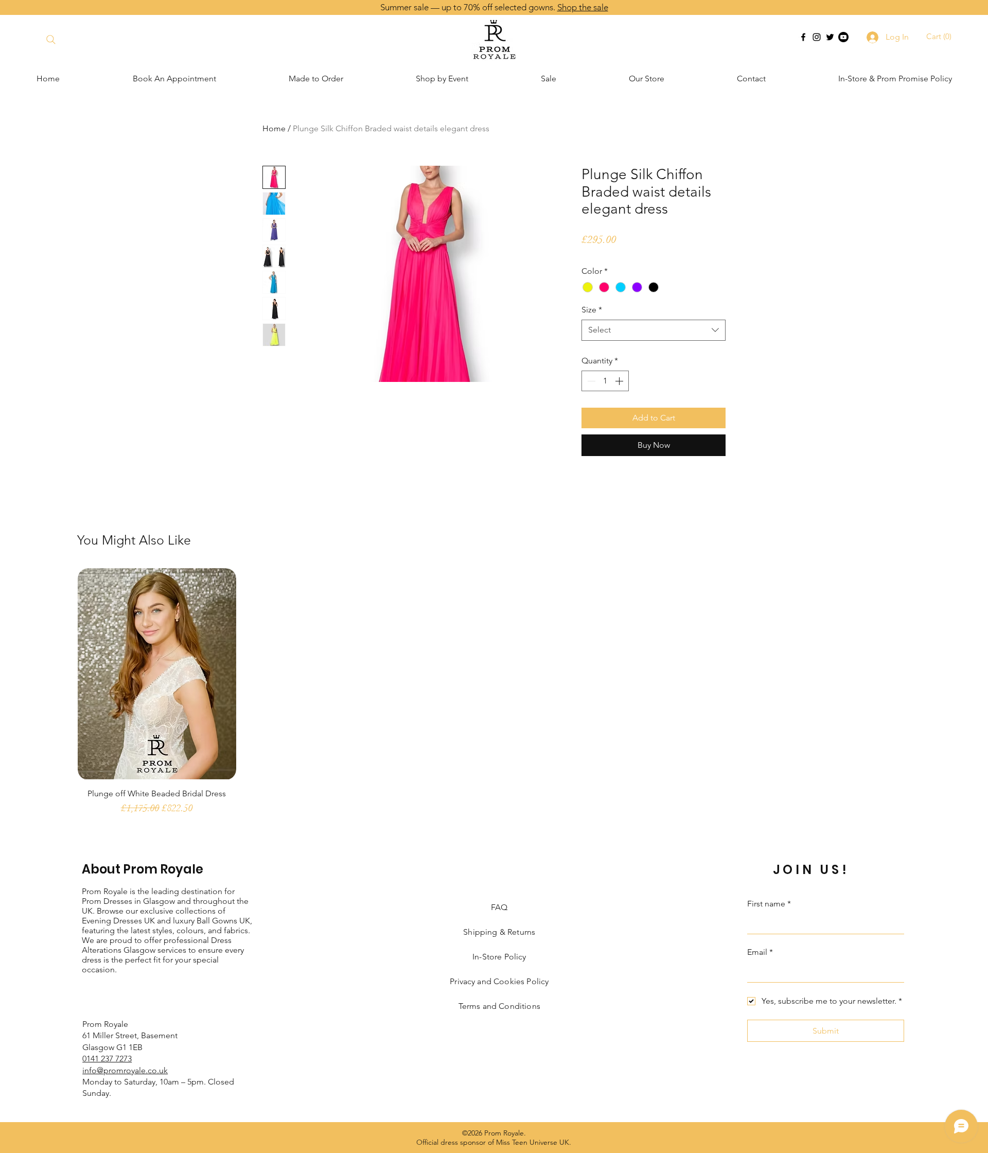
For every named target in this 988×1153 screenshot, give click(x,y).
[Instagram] (816, 37)
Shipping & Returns (499, 932)
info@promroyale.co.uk (125, 1070)
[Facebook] (803, 37)
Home (274, 128)
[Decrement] (590, 381)
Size (591, 310)
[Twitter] (830, 37)
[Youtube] (843, 37)
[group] (494, 696)
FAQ (499, 907)
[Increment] (620, 381)
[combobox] (653, 330)
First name (769, 904)
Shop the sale (582, 7)
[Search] (50, 39)
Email (760, 952)
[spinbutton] (605, 381)
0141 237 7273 (107, 1058)
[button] (940, 36)
